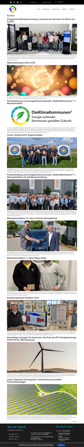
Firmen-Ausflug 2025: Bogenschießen (25, 135)
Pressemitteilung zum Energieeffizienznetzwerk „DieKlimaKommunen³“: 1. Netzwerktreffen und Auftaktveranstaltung (41, 176)
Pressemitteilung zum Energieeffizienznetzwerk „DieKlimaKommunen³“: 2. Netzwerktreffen (41, 102)
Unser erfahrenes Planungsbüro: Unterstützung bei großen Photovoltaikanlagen (34, 380)
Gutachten (64, 9)
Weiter (75, 421)
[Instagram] (14, 2)
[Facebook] (10, 2)
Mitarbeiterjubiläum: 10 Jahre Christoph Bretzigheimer (32, 218)
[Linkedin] (17, 2)
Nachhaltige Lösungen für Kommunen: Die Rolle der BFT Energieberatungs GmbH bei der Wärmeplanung (41, 338)
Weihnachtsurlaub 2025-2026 (21, 63)
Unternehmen (72, 9)
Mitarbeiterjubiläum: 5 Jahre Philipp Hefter (27, 258)
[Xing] (21, 2)
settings (51, 445)
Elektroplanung (45, 9)
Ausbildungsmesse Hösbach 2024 (23, 298)
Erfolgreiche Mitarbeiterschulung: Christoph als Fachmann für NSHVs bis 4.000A (41, 20)
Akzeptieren (61, 445)
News (38, 9)
